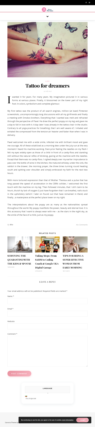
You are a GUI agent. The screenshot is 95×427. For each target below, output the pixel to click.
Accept (82, 420)
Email (10, 308)
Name (10, 296)
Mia (11, 224)
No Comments (82, 224)
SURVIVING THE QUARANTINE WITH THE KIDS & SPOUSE (19, 259)
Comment (12, 334)
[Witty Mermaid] (47, 9)
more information (67, 420)
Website (11, 321)
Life (48, 81)
